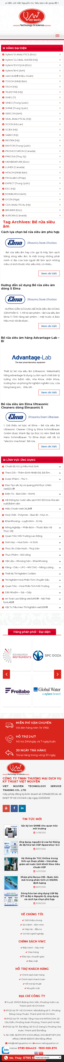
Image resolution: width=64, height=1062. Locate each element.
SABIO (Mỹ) (11, 134)
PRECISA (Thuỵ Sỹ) (15, 156)
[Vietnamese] (41, 1052)
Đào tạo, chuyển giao (33, 956)
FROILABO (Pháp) (15, 177)
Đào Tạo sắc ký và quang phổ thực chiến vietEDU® (27, 487)
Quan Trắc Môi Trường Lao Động (23, 535)
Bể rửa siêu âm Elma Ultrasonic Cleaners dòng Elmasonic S (24, 405)
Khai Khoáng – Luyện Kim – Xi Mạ (23, 521)
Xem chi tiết (49, 273)
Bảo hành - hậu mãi (33, 947)
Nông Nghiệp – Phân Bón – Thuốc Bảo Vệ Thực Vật (27, 529)
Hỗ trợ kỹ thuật (33, 983)
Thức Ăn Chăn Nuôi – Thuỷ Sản (22, 548)
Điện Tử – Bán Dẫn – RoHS (20, 493)
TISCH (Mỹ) (11, 86)
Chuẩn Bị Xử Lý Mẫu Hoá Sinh (22, 466)
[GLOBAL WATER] (47, 691)
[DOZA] (47, 655)
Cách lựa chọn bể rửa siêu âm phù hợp (30, 232)
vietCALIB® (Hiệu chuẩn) (18, 75)
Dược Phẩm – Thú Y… (17, 478)
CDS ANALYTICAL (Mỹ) (17, 204)
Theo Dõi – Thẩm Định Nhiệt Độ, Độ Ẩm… (28, 472)
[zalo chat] (5, 1050)
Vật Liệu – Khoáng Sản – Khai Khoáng (26, 561)
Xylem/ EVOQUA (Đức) (17, 65)
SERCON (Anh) (13, 113)
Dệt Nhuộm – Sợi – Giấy (18, 592)
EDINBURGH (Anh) (15, 194)
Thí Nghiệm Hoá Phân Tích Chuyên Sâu (27, 579)
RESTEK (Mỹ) (12, 140)
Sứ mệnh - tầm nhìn (33, 924)
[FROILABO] (17, 691)
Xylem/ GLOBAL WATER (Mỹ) (21, 59)
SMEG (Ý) (10, 97)
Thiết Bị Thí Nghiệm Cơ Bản (20, 573)
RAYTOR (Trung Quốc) (17, 145)
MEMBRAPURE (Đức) (16, 161)
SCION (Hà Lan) (13, 124)
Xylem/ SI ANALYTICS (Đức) (20, 54)
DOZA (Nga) (11, 199)
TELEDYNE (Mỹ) (13, 92)
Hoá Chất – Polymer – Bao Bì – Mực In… (27, 514)
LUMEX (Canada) (14, 167)
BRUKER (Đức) (13, 210)
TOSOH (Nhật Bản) (15, 81)
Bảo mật (33, 961)
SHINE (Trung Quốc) (16, 108)
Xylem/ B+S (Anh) (14, 70)
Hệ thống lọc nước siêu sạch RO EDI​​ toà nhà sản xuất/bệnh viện (31, 502)
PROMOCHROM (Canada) (19, 151)
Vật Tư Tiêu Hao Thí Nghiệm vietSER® (26, 607)
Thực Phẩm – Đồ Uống (18, 554)
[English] (36, 1052)
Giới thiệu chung (33, 920)
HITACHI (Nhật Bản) (15, 172)
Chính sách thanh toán (33, 979)
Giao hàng (33, 952)
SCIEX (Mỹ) (11, 129)
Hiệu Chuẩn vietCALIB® (18, 508)
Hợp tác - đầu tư (33, 929)
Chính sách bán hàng (33, 974)
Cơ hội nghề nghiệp (33, 933)
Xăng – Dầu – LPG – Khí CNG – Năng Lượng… (30, 567)
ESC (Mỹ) (9, 188)
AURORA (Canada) (15, 215)
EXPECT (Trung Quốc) (17, 183)
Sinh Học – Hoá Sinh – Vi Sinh (21, 542)
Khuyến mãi (33, 988)
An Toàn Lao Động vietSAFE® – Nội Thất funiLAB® (26, 600)
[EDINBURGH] (17, 655)
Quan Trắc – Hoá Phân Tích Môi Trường (27, 586)
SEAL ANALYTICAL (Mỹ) (17, 118)
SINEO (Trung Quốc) (16, 102)
